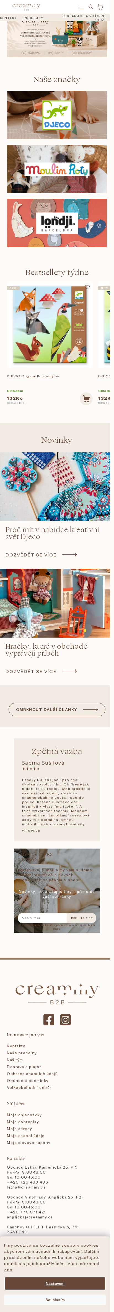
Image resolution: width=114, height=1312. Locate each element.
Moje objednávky (24, 1114)
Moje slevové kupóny (29, 1142)
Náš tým (15, 1059)
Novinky (57, 440)
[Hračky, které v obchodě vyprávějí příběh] (57, 603)
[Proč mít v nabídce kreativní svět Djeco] (57, 486)
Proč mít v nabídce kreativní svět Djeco (52, 533)
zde (8, 1269)
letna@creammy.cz (26, 1187)
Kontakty (16, 1045)
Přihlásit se (81, 918)
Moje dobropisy (23, 1121)
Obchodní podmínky (28, 1080)
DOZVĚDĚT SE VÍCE (31, 554)
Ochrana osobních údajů (32, 1073)
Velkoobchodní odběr (29, 1087)
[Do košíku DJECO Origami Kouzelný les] (86, 398)
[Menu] (81, 7)
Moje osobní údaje (26, 1135)
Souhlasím (55, 1299)
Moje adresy (19, 1128)
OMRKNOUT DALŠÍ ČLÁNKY (46, 709)
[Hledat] (91, 7)
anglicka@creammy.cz (30, 1217)
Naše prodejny (22, 1052)
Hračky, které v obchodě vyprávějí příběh (46, 650)
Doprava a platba (24, 1066)
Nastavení (55, 1283)
